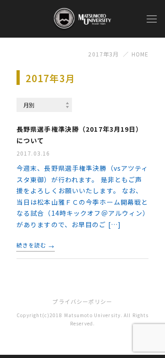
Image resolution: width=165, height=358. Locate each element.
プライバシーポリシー (82, 301)
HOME (140, 54)
